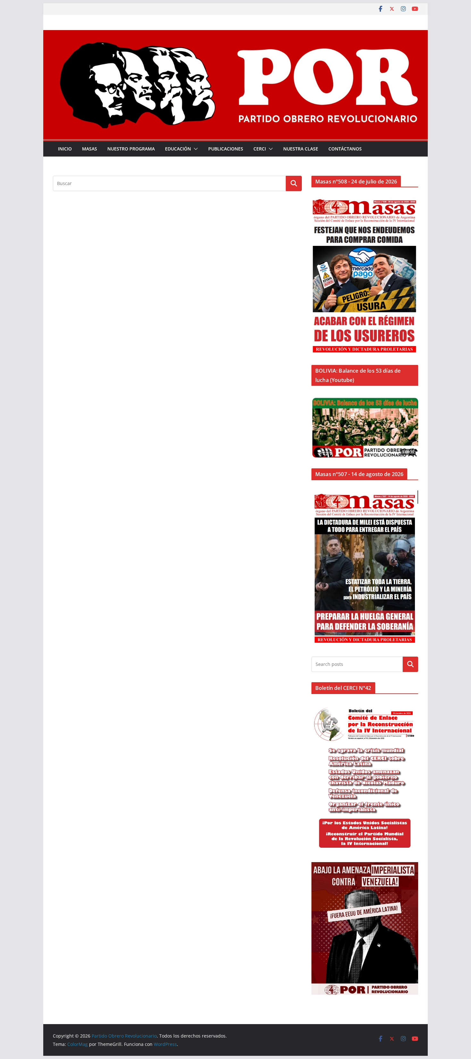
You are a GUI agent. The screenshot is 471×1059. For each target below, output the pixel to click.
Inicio (65, 149)
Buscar (410, 664)
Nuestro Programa (131, 149)
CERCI (259, 149)
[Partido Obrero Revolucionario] (235, 34)
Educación (178, 149)
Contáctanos (345, 149)
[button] (194, 148)
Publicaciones (225, 149)
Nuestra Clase (300, 149)
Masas (89, 149)
